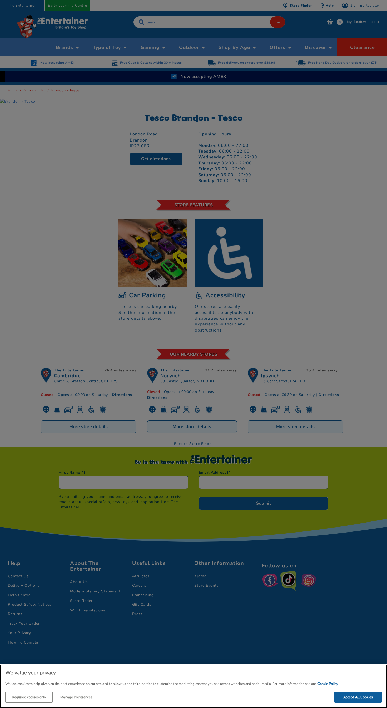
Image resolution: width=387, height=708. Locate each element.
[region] (193, 686)
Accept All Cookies (358, 697)
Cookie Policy (327, 683)
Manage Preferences (76, 697)
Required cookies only (29, 697)
